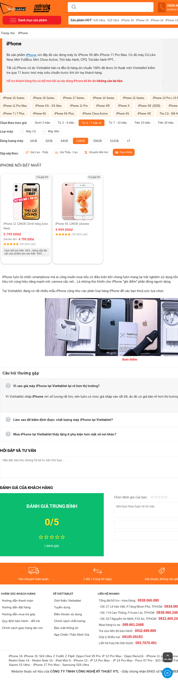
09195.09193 (132, 637)
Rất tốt (162, 497)
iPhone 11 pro (155, 656)
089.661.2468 (133, 625)
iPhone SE (144, 113)
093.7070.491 (146, 643)
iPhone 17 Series (73, 98)
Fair (155, 497)
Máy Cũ (31, 131)
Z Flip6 (70, 656)
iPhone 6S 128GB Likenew (72, 223)
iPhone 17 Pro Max (46, 664)
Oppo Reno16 (133, 656)
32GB (49, 141)
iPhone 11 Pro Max (15, 105)
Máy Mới (53, 131)
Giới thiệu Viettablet (67, 600)
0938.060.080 (148, 600)
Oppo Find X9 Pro (88, 656)
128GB (80, 141)
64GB (64, 141)
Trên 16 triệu (166, 122)
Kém (151, 497)
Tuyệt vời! (165, 497)
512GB (114, 141)
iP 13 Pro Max (100, 660)
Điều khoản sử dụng (68, 614)
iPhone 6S (39, 113)
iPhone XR (103, 105)
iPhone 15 (142, 20)
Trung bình (158, 497)
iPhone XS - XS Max (48, 105)
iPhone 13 (80, 660)
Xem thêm (129, 359)
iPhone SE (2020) (149, 105)
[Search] (73, 7)
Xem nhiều (126, 152)
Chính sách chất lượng (69, 621)
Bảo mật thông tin (66, 628)
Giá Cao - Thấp (39, 152)
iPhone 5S (122, 113)
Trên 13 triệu (142, 122)
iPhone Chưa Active (95, 113)
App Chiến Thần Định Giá (71, 634)
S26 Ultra (99, 20)
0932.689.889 (145, 631)
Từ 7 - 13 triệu (118, 122)
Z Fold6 (58, 656)
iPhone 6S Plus (64, 113)
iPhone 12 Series (133, 98)
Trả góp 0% (42, 177)
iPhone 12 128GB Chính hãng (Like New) (25, 226)
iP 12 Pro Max (111, 656)
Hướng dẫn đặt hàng (16, 607)
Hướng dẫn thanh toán (17, 600)
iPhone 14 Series (103, 98)
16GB (33, 141)
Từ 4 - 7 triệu (91, 123)
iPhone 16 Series (43, 98)
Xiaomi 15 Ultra (19, 664)
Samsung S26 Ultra (75, 664)
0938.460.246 (167, 612)
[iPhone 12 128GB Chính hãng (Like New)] (25, 197)
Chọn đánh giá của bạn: (131, 497)
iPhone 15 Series (14, 98)
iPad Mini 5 (63, 660)
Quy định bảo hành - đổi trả (21, 621)
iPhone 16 (127, 20)
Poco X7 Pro (143, 660)
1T (128, 141)
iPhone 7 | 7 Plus (14, 113)
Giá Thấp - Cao (69, 152)
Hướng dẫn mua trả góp (18, 614)
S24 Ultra (45, 656)
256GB (97, 141)
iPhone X (124, 105)
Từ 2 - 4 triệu (66, 122)
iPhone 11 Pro (79, 105)
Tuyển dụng (62, 607)
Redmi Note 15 (42, 660)
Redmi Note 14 (19, 660)
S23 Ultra (161, 660)
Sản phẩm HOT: (82, 20)
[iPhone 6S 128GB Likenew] (78, 197)
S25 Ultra (113, 20)
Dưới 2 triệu (42, 122)
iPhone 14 (157, 20)
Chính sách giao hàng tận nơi (22, 628)
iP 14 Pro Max (122, 660)
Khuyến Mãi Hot (98, 152)
